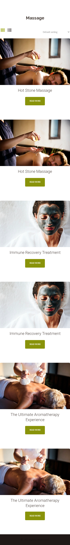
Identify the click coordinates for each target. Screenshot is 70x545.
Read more (35, 101)
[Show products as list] (9, 30)
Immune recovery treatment (35, 252)
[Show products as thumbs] (3, 30)
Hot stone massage (35, 90)
